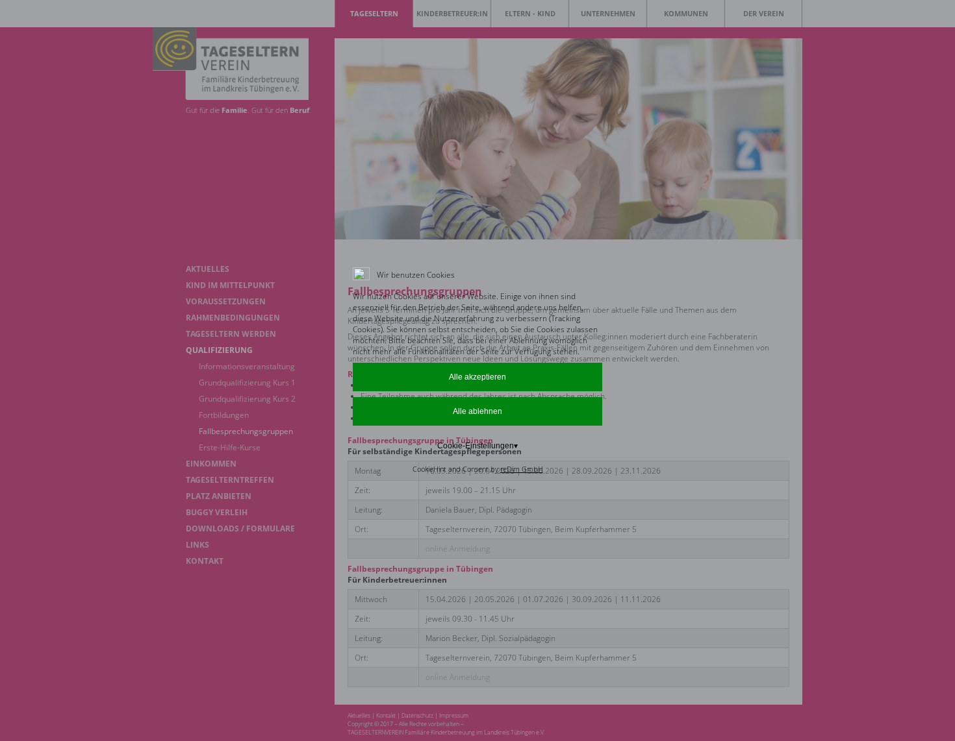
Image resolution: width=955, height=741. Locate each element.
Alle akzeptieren (477, 377)
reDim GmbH (521, 469)
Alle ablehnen (477, 411)
